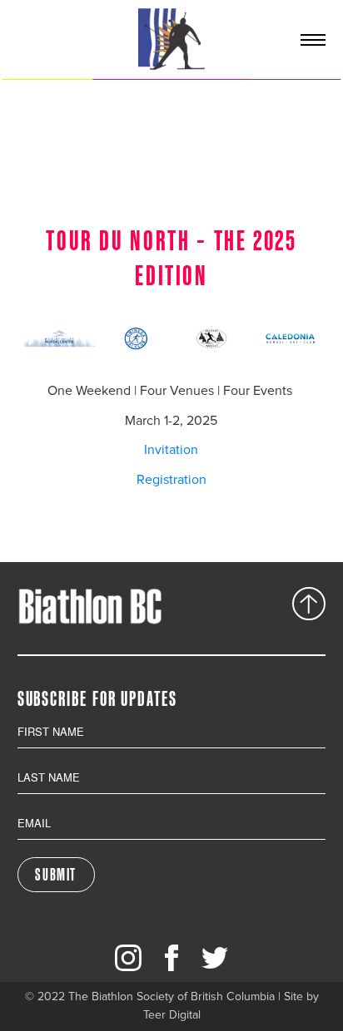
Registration (171, 479)
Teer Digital (172, 1015)
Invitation (171, 449)
